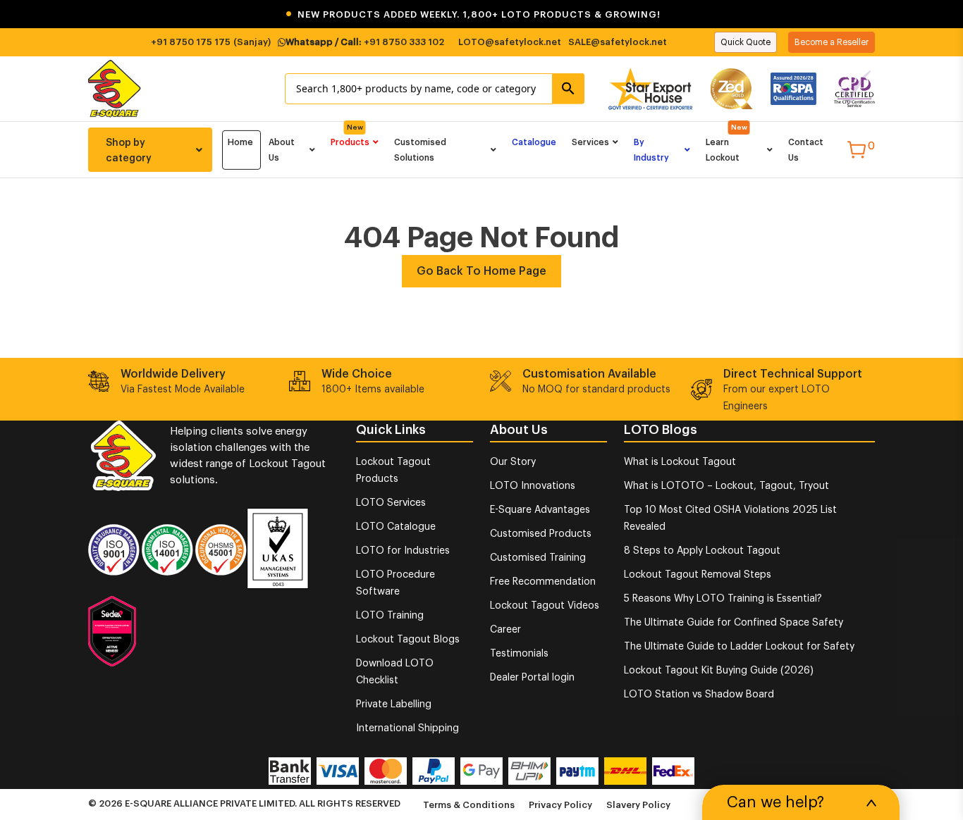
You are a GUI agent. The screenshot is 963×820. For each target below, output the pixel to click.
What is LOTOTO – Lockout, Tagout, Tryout (726, 486)
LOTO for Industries (403, 551)
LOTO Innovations (532, 486)
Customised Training (538, 558)
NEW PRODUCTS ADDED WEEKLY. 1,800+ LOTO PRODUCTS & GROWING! (473, 14)
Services (590, 142)
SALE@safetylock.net (617, 41)
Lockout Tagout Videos (544, 606)
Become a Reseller (832, 42)
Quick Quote (745, 42)
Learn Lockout (723, 150)
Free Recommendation (543, 582)
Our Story (513, 462)
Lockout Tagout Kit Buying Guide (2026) (719, 671)
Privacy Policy (560, 804)
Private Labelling (393, 704)
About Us (282, 150)
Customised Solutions (420, 150)
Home (240, 142)
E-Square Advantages (540, 510)
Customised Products (540, 534)
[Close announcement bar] (943, 14)
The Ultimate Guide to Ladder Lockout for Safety (739, 647)
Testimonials (519, 654)
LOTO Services (391, 503)
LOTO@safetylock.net (509, 41)
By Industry (651, 150)
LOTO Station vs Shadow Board (699, 695)
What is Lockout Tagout (680, 462)
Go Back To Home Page (481, 271)
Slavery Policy (638, 804)
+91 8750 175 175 (191, 41)
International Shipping (407, 728)
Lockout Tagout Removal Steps (697, 575)
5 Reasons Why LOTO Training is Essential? (723, 599)
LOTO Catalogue (396, 527)
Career (505, 630)
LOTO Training (390, 616)
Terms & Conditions (469, 804)
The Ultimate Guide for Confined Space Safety (733, 623)
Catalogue (534, 142)
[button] (481, 14)
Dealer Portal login (532, 678)
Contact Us (805, 150)
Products (350, 142)
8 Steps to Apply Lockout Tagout (702, 551)
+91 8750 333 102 (404, 41)
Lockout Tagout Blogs (408, 640)
